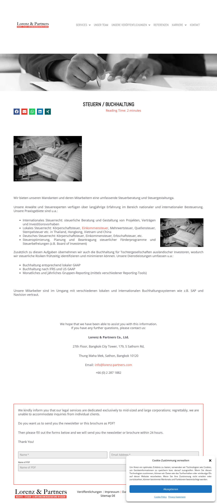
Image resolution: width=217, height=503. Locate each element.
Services (81, 25)
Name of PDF (24, 462)
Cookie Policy (160, 496)
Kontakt (195, 25)
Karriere (177, 25)
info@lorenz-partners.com (113, 365)
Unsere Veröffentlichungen (129, 25)
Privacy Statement (176, 496)
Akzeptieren (170, 489)
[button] (210, 460)
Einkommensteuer (95, 228)
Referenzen (161, 25)
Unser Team (101, 25)
